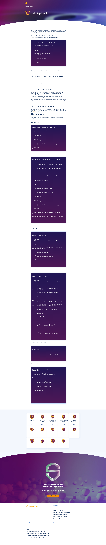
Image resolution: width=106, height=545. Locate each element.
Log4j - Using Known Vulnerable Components (34, 539)
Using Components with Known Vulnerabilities (61, 512)
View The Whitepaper (57, 527)
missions (49, 2)
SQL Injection (28, 529)
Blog (56, 2)
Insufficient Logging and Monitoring (60, 514)
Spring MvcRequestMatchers (31, 527)
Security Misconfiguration (58, 518)
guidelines (42, 2)
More (54, 520)
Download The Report (57, 525)
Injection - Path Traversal (58, 510)
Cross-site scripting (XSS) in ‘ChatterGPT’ (34, 525)
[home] (31, 3)
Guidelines (29, 6)
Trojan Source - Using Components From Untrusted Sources (37, 533)
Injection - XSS (56, 508)
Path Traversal (34, 111)
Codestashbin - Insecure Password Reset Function (35, 531)
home (26, 6)
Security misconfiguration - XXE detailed (60, 516)
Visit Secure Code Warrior (54, 495)
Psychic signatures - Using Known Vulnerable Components (37, 537)
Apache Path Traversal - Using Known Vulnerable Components (37, 535)
